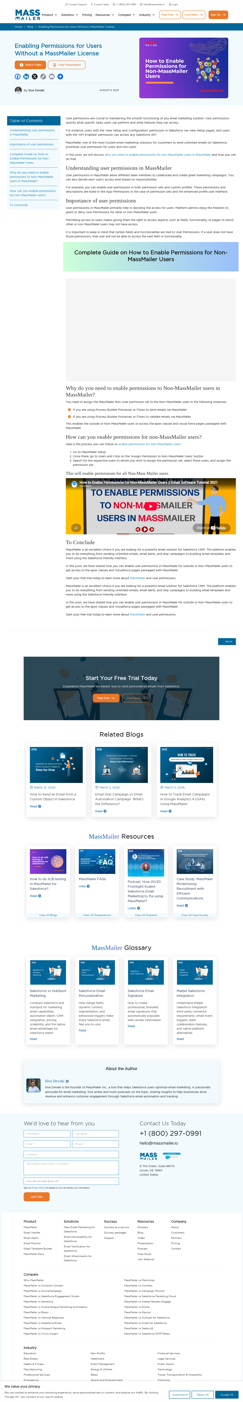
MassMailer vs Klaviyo (137, 1312)
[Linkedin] (67, 1081)
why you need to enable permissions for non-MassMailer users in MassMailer (158, 154)
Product (47, 14)
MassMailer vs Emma (136, 1307)
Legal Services (166, 1358)
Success (110, 1221)
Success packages (115, 1232)
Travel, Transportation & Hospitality (180, 1374)
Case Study (144, 1254)
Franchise (164, 1380)
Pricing (87, 14)
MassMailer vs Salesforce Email (43, 1323)
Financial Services (169, 1353)
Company (178, 1221)
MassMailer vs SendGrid (38, 1301)
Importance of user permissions (32, 144)
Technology (165, 1369)
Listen (132, 908)
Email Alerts (31, 1237)
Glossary (143, 1227)
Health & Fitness (34, 1364)
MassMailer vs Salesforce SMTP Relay (147, 1333)
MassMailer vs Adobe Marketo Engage (147, 1301)
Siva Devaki (36, 90)
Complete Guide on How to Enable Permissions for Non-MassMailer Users (30, 158)
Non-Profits (98, 1353)
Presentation (145, 1243)
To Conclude (19, 205)
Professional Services (37, 1374)
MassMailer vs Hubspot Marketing (44, 1328)
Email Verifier (32, 1232)
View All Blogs (48, 915)
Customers (177, 1232)
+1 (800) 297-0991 (126, 4)
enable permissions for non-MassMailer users (149, 444)
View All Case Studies (194, 915)
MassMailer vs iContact (138, 1285)
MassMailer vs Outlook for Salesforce (147, 1317)
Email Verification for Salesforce (77, 1248)
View (82, 886)
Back (228, 641)
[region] (121, 1391)
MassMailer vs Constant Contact (43, 1285)
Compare (124, 14)
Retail (94, 1374)
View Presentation (69, 64)
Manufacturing (33, 1369)
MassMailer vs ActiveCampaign (43, 1290)
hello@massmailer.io (154, 4)
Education (30, 1353)
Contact (176, 1248)
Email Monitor (32, 1243)
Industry (145, 14)
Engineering (31, 1380)
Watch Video (33, 64)
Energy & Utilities (101, 1369)
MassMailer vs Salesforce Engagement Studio (51, 1296)
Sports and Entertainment (107, 1380)
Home (18, 26)
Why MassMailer (34, 1280)
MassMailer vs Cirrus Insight (41, 1333)
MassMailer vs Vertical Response (44, 1317)
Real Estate (31, 1358)
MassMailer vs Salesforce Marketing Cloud (150, 1296)
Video (141, 1237)
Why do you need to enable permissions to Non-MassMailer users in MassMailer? (31, 177)
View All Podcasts (146, 915)
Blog (30, 26)
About (175, 1227)
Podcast (142, 1248)
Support (109, 1237)
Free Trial (167, 14)
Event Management (103, 1364)
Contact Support (78, 4)
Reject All (203, 1394)
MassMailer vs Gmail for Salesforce (145, 1323)
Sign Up (215, 14)
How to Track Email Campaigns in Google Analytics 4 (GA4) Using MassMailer (185, 799)
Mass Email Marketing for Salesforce (79, 1229)
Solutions (67, 14)
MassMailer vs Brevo (36, 1312)
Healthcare (97, 1358)
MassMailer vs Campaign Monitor (144, 1290)
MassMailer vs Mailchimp (139, 1280)
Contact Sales (101, 4)
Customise (178, 1394)
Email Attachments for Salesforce (78, 1258)
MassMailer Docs (34, 1254)
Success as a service (116, 1227)
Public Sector (166, 1364)
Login (175, 4)
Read (33, 806)
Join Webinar (146, 1259)
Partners (176, 1237)
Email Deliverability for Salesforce (78, 1239)
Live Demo (191, 14)
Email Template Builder (38, 1248)
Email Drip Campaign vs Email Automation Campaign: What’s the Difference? (119, 799)
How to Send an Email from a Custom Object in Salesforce (53, 797)
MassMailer (137, 578)
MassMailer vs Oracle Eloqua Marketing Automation (56, 1307)
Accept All (226, 1394)
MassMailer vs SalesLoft (138, 1328)
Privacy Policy (38, 1188)
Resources (103, 14)
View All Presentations (97, 915)
